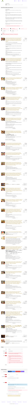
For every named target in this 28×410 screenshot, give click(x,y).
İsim (5, 374)
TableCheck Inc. (16, 403)
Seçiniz (25, 184)
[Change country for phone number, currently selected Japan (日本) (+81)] (9, 376)
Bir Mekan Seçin (7, 3)
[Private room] (7, 34)
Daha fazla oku (14, 75)
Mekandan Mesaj (7, 9)
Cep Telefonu (4, 376)
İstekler (6, 364)
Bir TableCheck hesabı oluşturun (12, 386)
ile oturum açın (5, 371)
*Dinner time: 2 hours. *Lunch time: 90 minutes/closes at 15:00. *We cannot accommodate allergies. (15, 353)
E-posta (4, 382)
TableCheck (22, 371)
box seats (4, 34)
